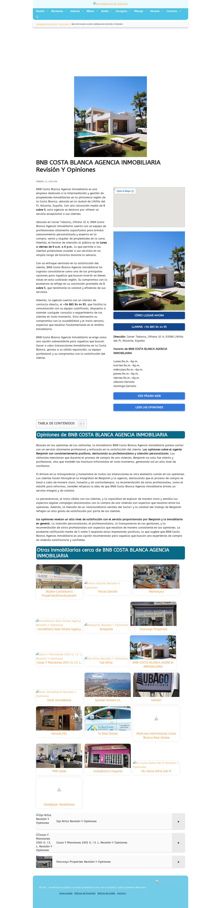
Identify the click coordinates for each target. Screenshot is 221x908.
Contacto (171, 11)
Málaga (138, 11)
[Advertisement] (110, 52)
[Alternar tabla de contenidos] (79, 423)
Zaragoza (121, 11)
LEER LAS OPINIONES (149, 407)
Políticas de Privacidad (84, 893)
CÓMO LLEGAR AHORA (149, 315)
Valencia (75, 11)
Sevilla (105, 11)
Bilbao (90, 11)
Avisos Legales (65, 893)
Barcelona (57, 11)
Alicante (155, 11)
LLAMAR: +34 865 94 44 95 (149, 326)
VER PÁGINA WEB (149, 395)
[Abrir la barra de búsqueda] (37, 17)
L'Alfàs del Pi (64, 24)
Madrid (40, 11)
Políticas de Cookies (106, 893)
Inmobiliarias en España (46, 24)
